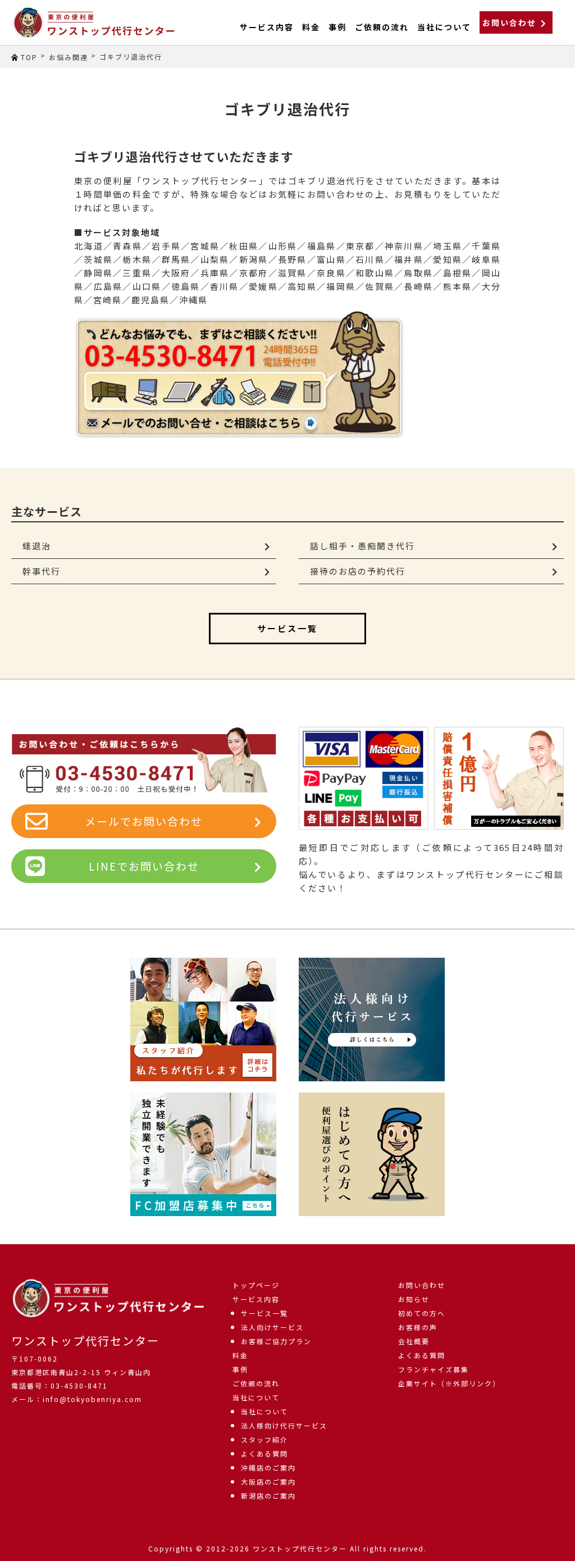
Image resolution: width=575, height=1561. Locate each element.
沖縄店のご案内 (268, 1467)
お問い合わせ (509, 22)
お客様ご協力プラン (276, 1341)
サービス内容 (267, 27)
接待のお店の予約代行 (357, 571)
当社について (256, 1397)
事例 (337, 27)
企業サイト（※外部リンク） (449, 1383)
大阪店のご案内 (268, 1481)
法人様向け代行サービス (284, 1425)
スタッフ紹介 (264, 1439)
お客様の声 (417, 1327)
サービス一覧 (287, 628)
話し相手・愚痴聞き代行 (362, 546)
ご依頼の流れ (382, 27)
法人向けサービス (272, 1327)
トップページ (256, 1285)
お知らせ (414, 1299)
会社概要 (414, 1341)
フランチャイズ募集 (433, 1369)
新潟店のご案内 (268, 1495)
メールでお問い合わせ (144, 821)
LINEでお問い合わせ (144, 865)
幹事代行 (41, 571)
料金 (311, 27)
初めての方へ (421, 1313)
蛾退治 (36, 546)
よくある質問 (264, 1453)
